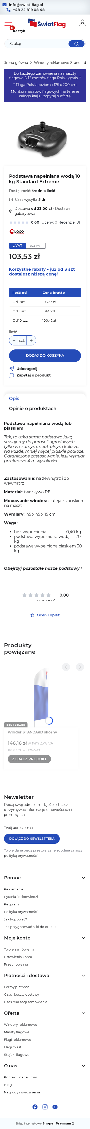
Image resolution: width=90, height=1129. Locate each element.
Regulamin (13, 904)
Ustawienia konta (18, 957)
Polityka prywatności (21, 912)
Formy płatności (17, 987)
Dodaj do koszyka (45, 355)
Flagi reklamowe (17, 1040)
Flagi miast (12, 1047)
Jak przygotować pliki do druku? (30, 927)
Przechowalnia (16, 964)
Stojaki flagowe (17, 1055)
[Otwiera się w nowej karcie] (35, 1107)
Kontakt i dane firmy (20, 1077)
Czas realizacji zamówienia (25, 1002)
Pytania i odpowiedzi (21, 897)
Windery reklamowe (20, 1024)
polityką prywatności (21, 856)
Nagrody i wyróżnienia (22, 1092)
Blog (8, 1085)
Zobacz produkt (29, 759)
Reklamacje (14, 889)
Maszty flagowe (17, 1032)
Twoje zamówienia (19, 949)
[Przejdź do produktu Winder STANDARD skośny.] (41, 696)
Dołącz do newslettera (31, 838)
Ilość (13, 332)
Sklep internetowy (43, 1123)
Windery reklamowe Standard (60, 62)
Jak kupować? (15, 919)
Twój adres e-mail (19, 827)
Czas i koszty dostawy (21, 994)
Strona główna (15, 62)
